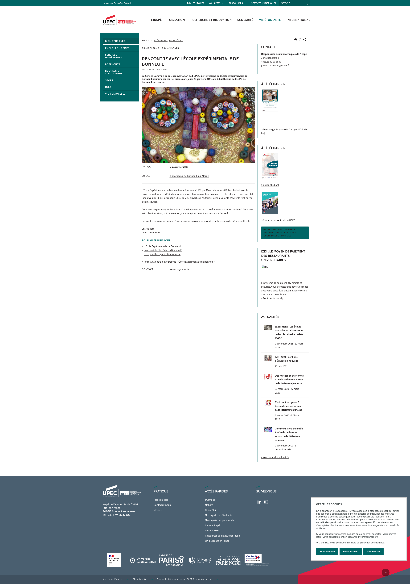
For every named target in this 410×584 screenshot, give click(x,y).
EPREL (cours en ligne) (217, 541)
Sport (109, 80)
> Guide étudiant (270, 185)
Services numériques (263, 3)
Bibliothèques (195, 3)
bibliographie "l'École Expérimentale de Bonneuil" (188, 262)
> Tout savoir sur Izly (272, 299)
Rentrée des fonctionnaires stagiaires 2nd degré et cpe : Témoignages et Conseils (279, 233)
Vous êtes (215, 3)
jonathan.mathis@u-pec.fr (275, 66)
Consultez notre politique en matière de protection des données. (352, 542)
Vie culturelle (115, 93)
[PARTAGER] (304, 40)
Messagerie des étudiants (218, 515)
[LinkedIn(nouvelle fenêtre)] (259, 501)
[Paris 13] (229, 560)
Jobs (108, 87)
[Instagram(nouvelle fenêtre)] (266, 501)
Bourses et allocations (113, 72)
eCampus (210, 500)
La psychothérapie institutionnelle (162, 254)
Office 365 (210, 510)
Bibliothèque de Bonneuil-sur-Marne (189, 176)
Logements (112, 64)
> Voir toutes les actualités (275, 457)
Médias (157, 510)
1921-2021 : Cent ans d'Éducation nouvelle (286, 358)
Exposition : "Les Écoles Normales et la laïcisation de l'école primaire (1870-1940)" (289, 332)
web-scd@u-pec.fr (179, 270)
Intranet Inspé (212, 526)
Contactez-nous (162, 505)
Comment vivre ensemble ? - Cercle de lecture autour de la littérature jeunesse (289, 434)
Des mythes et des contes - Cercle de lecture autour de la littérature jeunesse (289, 379)
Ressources (236, 3)
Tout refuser (373, 551)
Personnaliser (350, 551)
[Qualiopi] (257, 560)
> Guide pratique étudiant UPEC (278, 221)
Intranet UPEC (212, 531)
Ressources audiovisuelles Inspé (222, 536)
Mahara (209, 505)
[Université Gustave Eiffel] (143, 560)
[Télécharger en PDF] (300, 40)
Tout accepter (327, 551)
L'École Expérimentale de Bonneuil (162, 247)
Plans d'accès (161, 500)
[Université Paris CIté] (200, 560)
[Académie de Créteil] (114, 560)
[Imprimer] (295, 40)
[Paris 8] (171, 560)
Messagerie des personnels (219, 521)
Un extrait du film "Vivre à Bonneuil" (163, 250)
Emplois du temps (117, 48)
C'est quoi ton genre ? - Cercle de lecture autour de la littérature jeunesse (288, 406)
